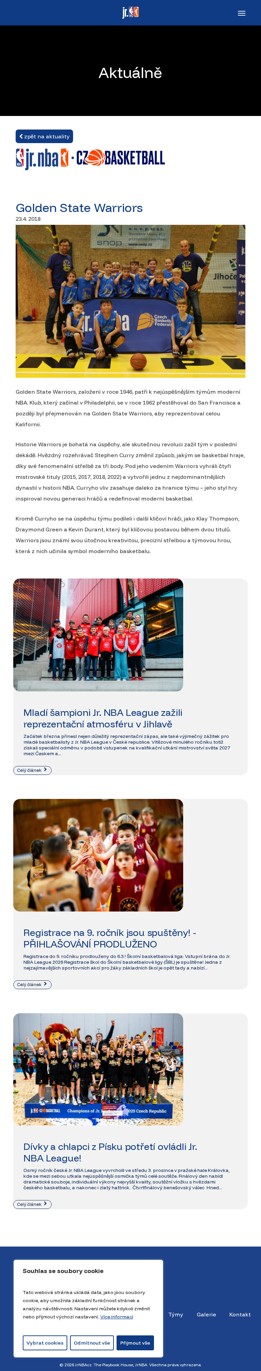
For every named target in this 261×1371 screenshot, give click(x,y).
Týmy (175, 1314)
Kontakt (240, 1314)
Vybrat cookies (45, 1343)
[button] (241, 12)
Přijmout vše (135, 1343)
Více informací (116, 1317)
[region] (88, 1308)
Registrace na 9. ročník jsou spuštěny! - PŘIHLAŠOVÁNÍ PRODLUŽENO (109, 938)
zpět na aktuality (46, 136)
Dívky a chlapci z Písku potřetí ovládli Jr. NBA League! (110, 1152)
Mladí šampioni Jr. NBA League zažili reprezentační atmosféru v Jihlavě (102, 718)
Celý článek (29, 770)
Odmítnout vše (92, 1343)
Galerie (206, 1314)
